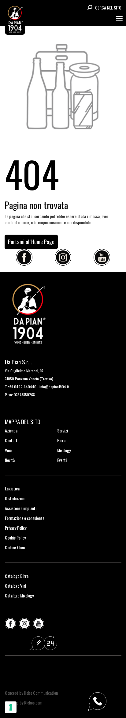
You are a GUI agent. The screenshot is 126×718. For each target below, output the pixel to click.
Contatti (11, 440)
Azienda (11, 430)
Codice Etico (15, 547)
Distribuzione (15, 498)
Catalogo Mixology (19, 595)
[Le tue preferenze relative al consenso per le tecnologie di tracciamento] (11, 707)
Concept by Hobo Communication (31, 692)
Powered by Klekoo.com (23, 702)
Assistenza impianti (20, 508)
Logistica (12, 488)
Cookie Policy (15, 537)
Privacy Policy (15, 527)
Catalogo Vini (15, 585)
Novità (10, 460)
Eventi (62, 460)
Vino (8, 450)
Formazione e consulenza (24, 518)
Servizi (62, 430)
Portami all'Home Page (31, 242)
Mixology (64, 450)
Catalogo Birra (16, 576)
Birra (61, 440)
